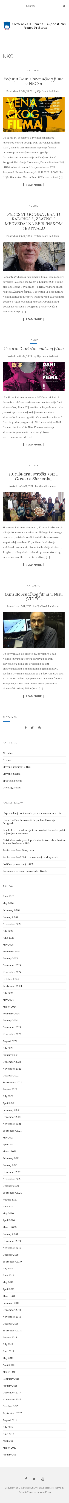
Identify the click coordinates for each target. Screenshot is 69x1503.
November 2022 (12, 1068)
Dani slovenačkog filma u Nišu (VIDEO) (34, 596)
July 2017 (8, 1427)
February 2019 (11, 1303)
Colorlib (23, 1492)
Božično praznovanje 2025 (18, 864)
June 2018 (8, 1351)
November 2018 (12, 1316)
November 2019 (12, 1247)
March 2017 (9, 1447)
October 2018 (11, 1323)
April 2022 (9, 1103)
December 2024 (12, 965)
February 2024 (11, 1013)
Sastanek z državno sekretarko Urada (25, 871)
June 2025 (8, 937)
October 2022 (11, 1075)
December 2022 (12, 1061)
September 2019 (12, 1261)
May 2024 (8, 999)
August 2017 (10, 1420)
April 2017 (8, 1440)
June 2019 (8, 1275)
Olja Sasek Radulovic (48, 91)
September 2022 (12, 1082)
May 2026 (8, 903)
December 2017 (12, 1392)
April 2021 (8, 1144)
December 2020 (12, 1172)
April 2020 (9, 1220)
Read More (33, 184)
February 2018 (11, 1378)
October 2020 (11, 1185)
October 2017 (10, 1406)
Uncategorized (12, 787)
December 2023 (12, 1027)
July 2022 (8, 1096)
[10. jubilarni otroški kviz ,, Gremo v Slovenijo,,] (34, 506)
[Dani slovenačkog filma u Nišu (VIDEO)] (34, 630)
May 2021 (8, 1137)
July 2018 (8, 1344)
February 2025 (11, 951)
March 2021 (9, 1151)
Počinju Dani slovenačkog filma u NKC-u (34, 81)
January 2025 (10, 958)
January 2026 (10, 917)
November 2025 (12, 924)
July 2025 (8, 930)
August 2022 (10, 1089)
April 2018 (9, 1365)
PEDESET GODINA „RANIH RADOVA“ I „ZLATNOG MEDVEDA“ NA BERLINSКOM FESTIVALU (34, 221)
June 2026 (8, 896)
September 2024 (12, 986)
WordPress (45, 1492)
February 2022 (11, 1110)
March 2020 (10, 1227)
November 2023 (12, 1034)
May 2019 (8, 1282)
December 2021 (12, 1117)
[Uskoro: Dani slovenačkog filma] (34, 376)
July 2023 (8, 1048)
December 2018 (12, 1309)
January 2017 (10, 1454)
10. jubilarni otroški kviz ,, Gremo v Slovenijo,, (33, 476)
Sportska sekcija (12, 780)
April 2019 (9, 1289)
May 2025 (8, 944)
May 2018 (8, 1358)
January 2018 (10, 1385)
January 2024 (10, 1020)
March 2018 (9, 1371)
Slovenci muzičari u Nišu (17, 766)
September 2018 (12, 1330)
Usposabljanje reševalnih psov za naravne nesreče (32, 813)
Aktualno (34, 70)
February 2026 (11, 910)
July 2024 (8, 992)
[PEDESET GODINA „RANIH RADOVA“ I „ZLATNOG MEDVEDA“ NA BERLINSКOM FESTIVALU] (34, 256)
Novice (33, 205)
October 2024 (11, 979)
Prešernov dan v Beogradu (18, 850)
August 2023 (10, 1041)
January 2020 (10, 1234)
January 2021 (10, 1165)
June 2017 (8, 1434)
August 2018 (10, 1337)
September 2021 (12, 1130)
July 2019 (8, 1268)
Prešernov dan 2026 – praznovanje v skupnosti (30, 857)
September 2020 (12, 1192)
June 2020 (8, 1206)
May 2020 (8, 1213)
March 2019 (9, 1296)
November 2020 (12, 1179)
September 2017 (12, 1413)
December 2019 (12, 1241)
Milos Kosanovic (48, 486)
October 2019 (11, 1254)
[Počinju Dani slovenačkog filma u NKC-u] (34, 114)
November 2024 (12, 972)
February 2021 (11, 1158)
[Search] (64, 6)
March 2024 (9, 1006)
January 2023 (10, 1054)
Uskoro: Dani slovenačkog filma (34, 348)
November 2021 (12, 1123)
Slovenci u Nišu (11, 773)
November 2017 (12, 1399)
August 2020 (10, 1199)
